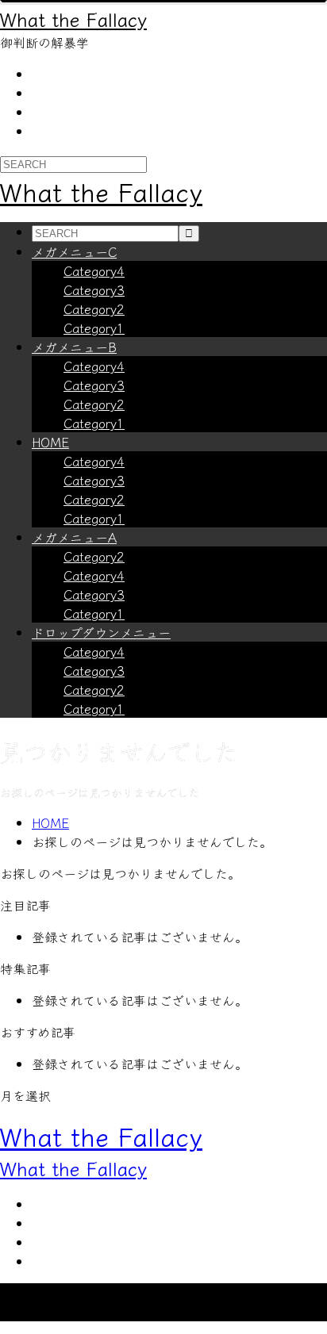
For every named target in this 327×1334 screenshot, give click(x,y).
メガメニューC (74, 251)
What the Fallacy (73, 19)
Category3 (94, 289)
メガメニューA (74, 536)
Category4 (94, 270)
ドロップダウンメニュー (101, 632)
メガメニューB (74, 346)
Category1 (94, 327)
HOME (50, 441)
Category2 (94, 308)
